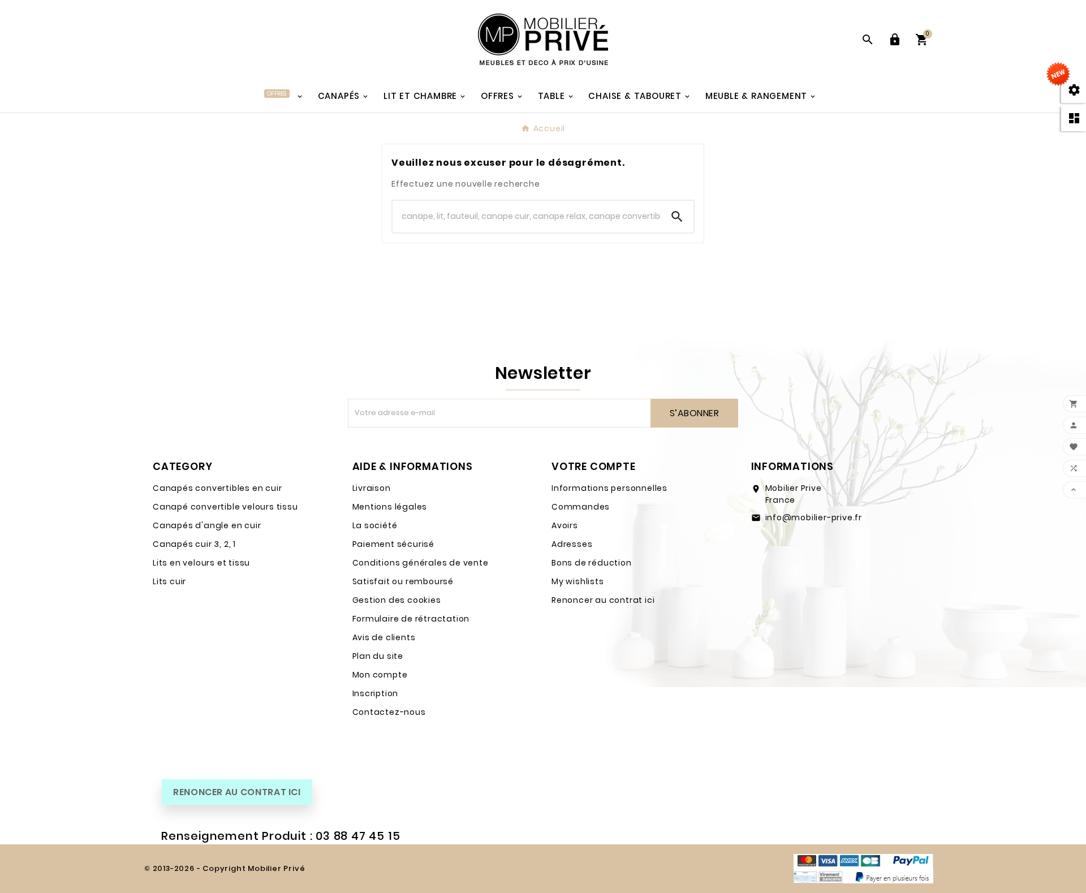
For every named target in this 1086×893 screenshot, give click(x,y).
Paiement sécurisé (393, 544)
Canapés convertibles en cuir (217, 488)
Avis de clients (384, 637)
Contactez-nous (389, 712)
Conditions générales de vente (420, 562)
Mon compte (380, 674)
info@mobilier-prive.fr (814, 517)
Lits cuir (169, 581)
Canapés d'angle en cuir (207, 525)
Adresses (571, 544)
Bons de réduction (591, 562)
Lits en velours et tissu (201, 562)
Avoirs (564, 525)
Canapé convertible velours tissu (225, 506)
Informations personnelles (609, 488)
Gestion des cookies (396, 600)
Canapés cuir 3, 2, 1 (194, 544)
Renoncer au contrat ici (602, 600)
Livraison (371, 488)
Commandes (580, 506)
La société (375, 525)
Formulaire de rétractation (411, 618)
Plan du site (378, 656)
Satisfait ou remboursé (403, 581)
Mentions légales (390, 506)
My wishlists (577, 581)
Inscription (375, 693)
